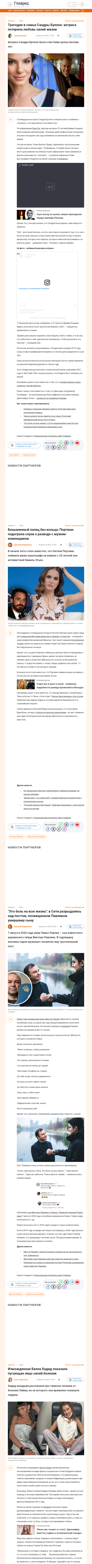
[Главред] (21, 4)
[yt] (77, 443)
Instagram (63, 159)
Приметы (55, 10)
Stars (10, 10)
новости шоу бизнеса (36, 837)
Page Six (36, 128)
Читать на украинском (74, 21)
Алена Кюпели (20, 36)
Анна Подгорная (21, 1380)
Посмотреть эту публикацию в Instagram (34, 288)
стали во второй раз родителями (50, 712)
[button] (10, 4)
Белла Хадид (46, 1468)
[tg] (72, 443)
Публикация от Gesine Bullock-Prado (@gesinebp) (47, 318)
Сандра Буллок (29, 455)
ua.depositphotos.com (26, 625)
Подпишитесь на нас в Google (77, 35)
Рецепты (48, 10)
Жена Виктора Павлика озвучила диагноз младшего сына (51, 1259)
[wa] (61, 443)
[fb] (48, 447)
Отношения (30, 10)
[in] (64, 447)
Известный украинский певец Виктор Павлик (38, 1019)
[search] (82, 4)
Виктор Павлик (15, 1294)
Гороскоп (39, 10)
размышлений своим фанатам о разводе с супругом (45, 636)
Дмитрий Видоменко (23, 545)
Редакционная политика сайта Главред (52, 436)
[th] (66, 443)
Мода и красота (19, 10)
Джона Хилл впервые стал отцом (67, 696)
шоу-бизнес (14, 455)
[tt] (53, 447)
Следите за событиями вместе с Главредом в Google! (26, 445)
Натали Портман (16, 837)
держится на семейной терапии (51, 398)
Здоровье (63, 10)
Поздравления (74, 10)
